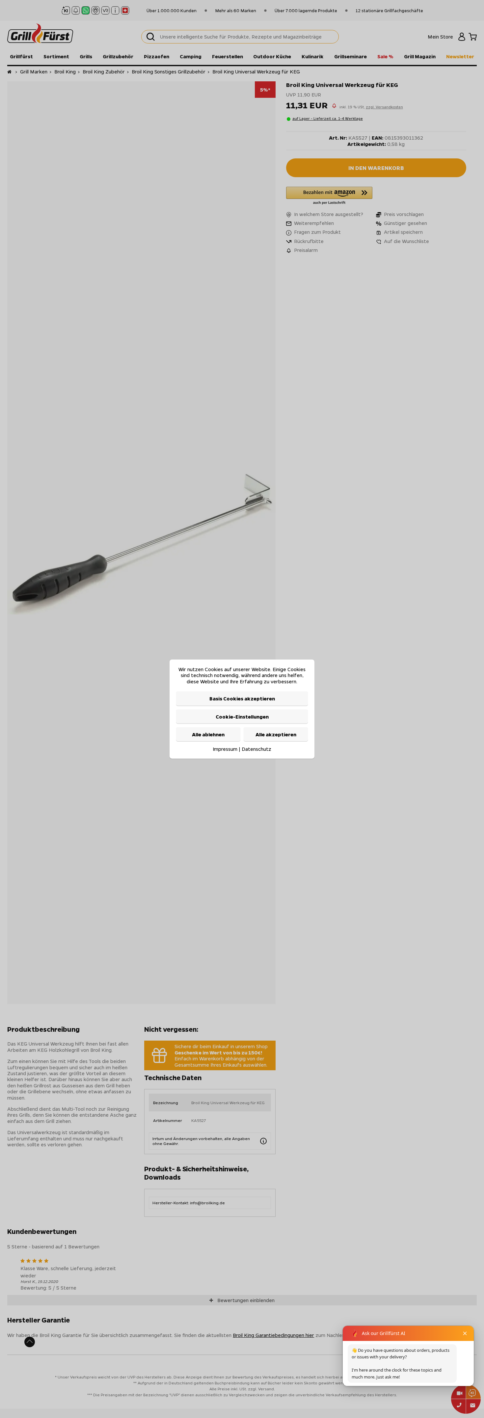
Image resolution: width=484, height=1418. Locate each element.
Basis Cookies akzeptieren (242, 698)
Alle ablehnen (208, 734)
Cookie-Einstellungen (242, 716)
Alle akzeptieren (275, 734)
